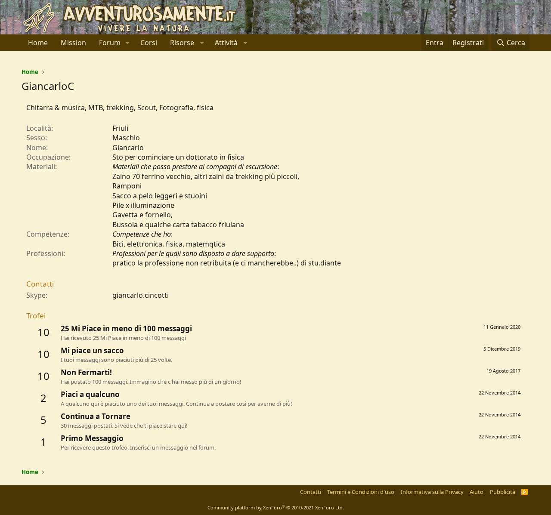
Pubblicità (502, 492)
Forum (110, 42)
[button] (127, 42)
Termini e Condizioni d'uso (360, 492)
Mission (73, 42)
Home (38, 42)
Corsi (148, 42)
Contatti (310, 492)
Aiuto (476, 492)
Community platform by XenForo (275, 507)
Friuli (120, 128)
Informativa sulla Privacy (432, 492)
